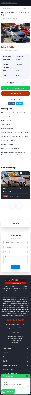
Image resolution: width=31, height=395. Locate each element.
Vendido (24, 8)
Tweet (20, 103)
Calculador (6, 357)
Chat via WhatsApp (17, 88)
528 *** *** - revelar (17, 83)
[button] (15, 93)
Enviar (15, 267)
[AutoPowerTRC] (9, 3)
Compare (25, 173)
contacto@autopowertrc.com (15, 324)
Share (12, 103)
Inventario (10, 8)
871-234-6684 (15, 319)
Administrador (8, 369)
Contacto (6, 353)
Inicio (2, 8)
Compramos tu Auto (10, 365)
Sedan (17, 8)
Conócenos (7, 349)
